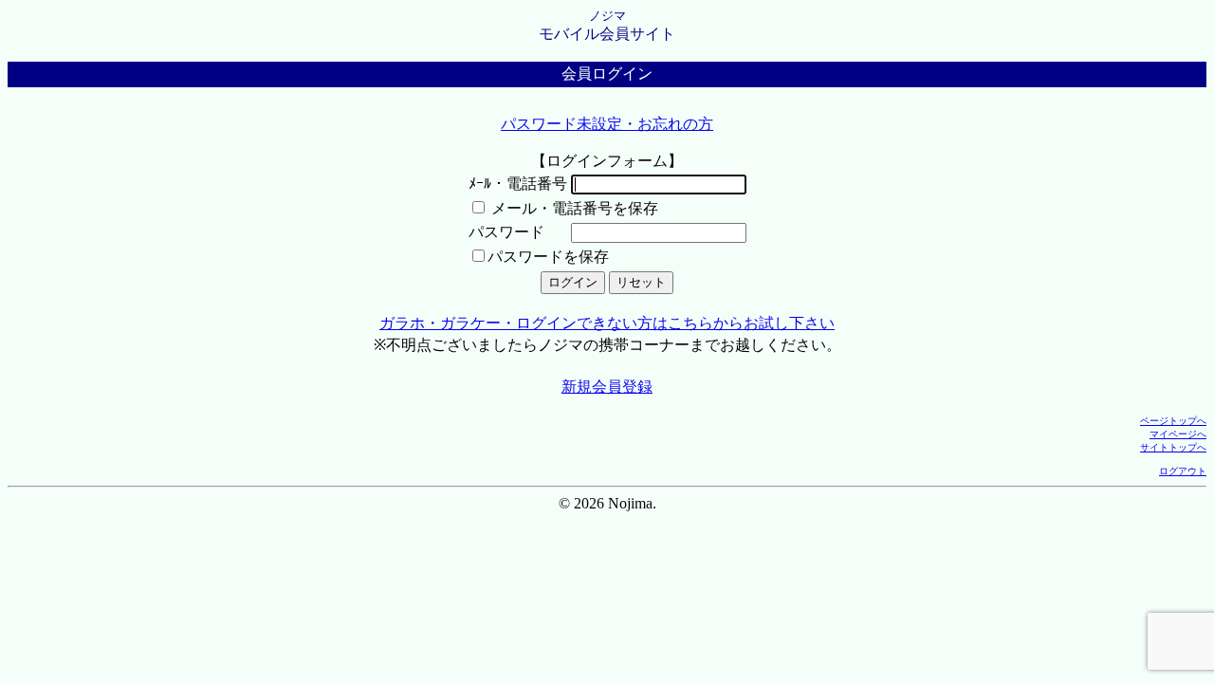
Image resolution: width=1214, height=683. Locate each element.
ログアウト (1182, 471)
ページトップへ (1173, 420)
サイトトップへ (1173, 447)
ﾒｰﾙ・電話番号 (518, 183)
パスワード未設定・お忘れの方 (607, 124)
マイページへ (1178, 434)
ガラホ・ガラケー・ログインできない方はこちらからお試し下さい (607, 323)
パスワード (506, 232)
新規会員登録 (607, 386)
